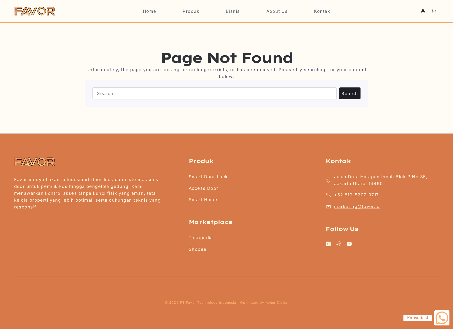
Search (349, 93)
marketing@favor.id (357, 206)
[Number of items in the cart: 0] (433, 11)
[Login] (423, 11)
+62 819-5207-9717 (356, 194)
